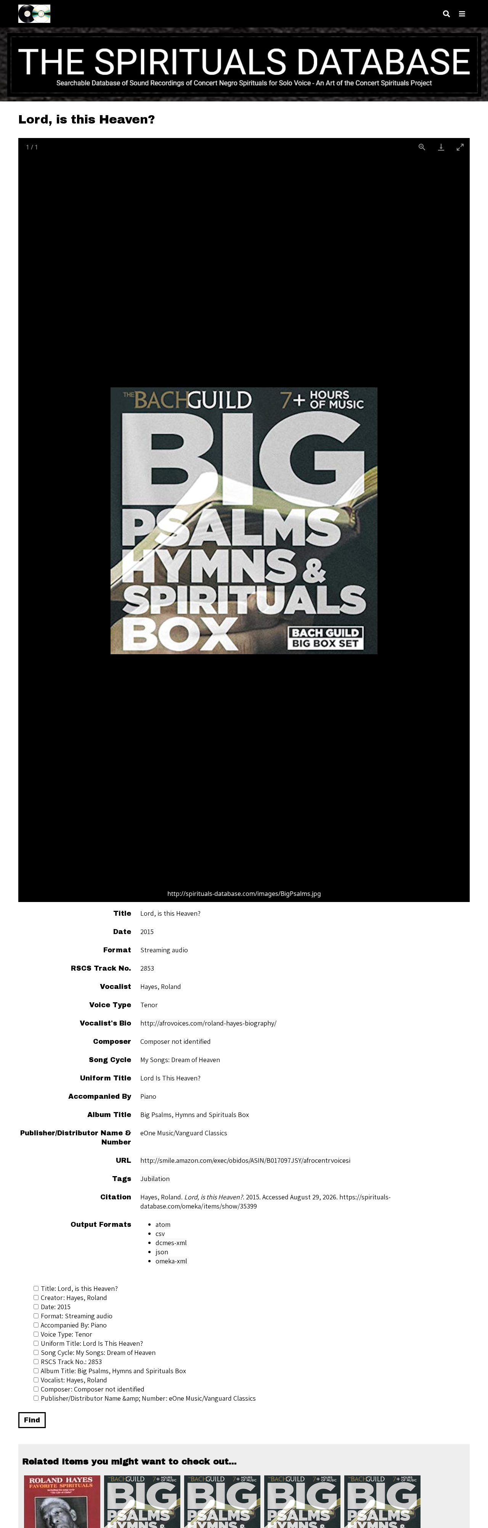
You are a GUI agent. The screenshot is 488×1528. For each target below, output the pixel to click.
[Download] (441, 147)
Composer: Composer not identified (92, 1389)
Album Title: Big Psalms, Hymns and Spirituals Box (113, 1370)
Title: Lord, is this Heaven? (79, 1288)
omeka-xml (171, 1261)
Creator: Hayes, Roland (74, 1297)
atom (163, 1224)
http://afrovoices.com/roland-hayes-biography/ (208, 1023)
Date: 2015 (56, 1306)
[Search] (446, 14)
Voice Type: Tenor (66, 1334)
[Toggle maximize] (460, 147)
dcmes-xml (171, 1242)
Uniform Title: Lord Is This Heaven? (92, 1343)
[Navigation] (462, 14)
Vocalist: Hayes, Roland (74, 1380)
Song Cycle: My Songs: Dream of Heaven (98, 1352)
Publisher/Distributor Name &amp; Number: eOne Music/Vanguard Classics (148, 1398)
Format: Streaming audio (76, 1315)
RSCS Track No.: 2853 (71, 1361)
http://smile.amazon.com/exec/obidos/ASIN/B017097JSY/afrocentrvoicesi (245, 1160)
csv (160, 1233)
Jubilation (155, 1178)
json (162, 1251)
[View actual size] (422, 147)
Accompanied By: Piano (74, 1325)
